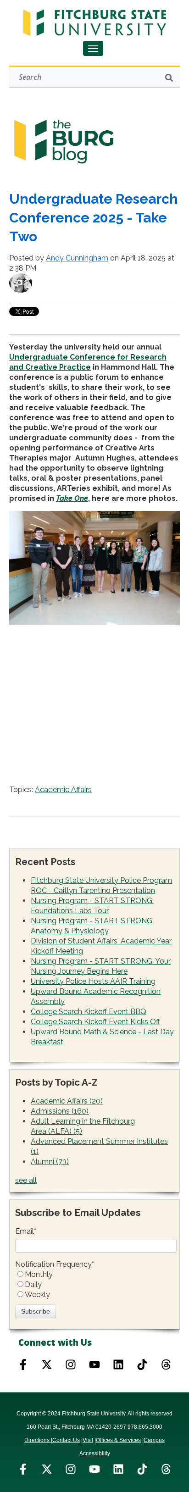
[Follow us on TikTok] (142, 1364)
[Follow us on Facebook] (23, 1364)
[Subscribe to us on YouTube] (94, 1364)
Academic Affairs (63, 789)
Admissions (60, 1111)
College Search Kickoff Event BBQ (88, 1011)
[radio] (96, 1275)
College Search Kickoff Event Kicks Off (95, 1021)
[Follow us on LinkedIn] (118, 1469)
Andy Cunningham (77, 258)
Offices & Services (118, 1440)
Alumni (50, 1161)
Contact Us (66, 1440)
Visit (88, 1440)
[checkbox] (96, 1285)
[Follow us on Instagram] (70, 1364)
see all (26, 1180)
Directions (37, 1440)
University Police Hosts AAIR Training (93, 981)
